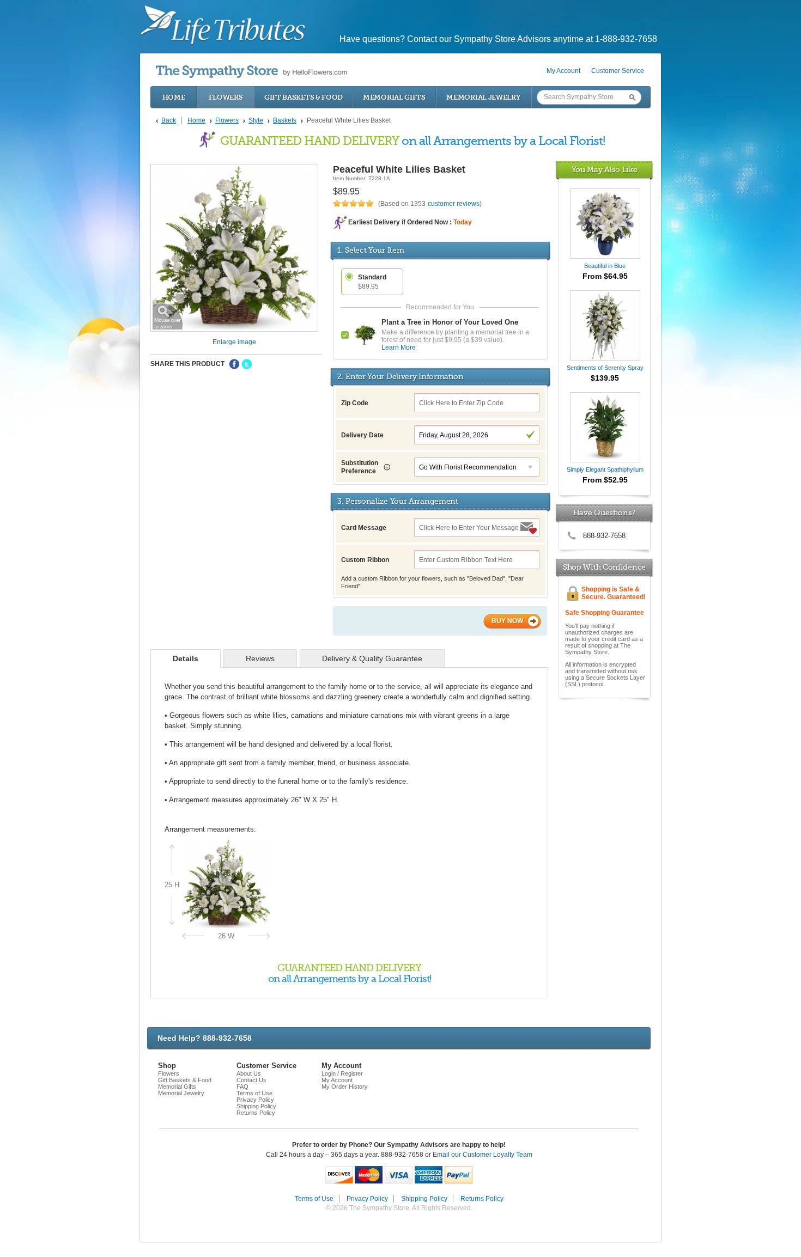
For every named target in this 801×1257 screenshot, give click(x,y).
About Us (248, 1073)
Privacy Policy (255, 1099)
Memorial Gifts (394, 97)
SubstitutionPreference (359, 467)
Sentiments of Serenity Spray (605, 367)
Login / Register (342, 1073)
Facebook (234, 364)
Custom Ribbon (365, 560)
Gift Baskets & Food (303, 97)
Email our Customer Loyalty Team (482, 1154)
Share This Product (187, 364)
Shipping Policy (256, 1106)
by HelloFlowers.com (251, 71)
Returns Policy (255, 1112)
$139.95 (605, 378)
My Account (563, 71)
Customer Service (617, 71)
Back (168, 120)
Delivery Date (362, 435)
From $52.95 (605, 479)
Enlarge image (234, 342)
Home (173, 97)
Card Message (363, 528)
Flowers (226, 97)
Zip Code (354, 403)
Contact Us (251, 1080)
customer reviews (454, 204)
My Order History (344, 1086)
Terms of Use (254, 1093)
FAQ (242, 1086)
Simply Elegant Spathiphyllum (605, 469)
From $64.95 (605, 276)
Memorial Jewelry (483, 97)
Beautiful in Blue (605, 266)
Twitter (246, 364)
